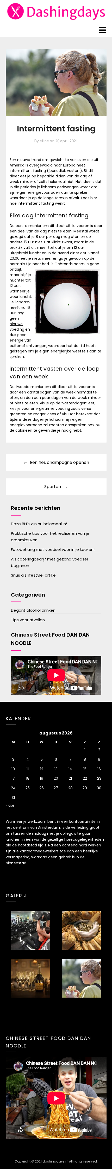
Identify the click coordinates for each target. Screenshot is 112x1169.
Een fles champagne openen (59, 462)
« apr (10, 805)
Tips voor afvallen (28, 620)
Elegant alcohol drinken (33, 610)
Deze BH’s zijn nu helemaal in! (39, 523)
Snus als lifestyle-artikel (34, 575)
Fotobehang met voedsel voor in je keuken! (53, 549)
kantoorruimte (82, 821)
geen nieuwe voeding (17, 324)
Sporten (52, 487)
